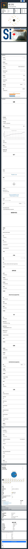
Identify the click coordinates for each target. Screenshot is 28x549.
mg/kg (15, 523)
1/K (5, 279)
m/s (4, 386)
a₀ (5, 436)
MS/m (5, 303)
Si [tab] (3, 479)
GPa (4, 370)
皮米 (4, 59)
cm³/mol (5, 63)
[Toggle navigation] (27, 1)
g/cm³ (5, 90)
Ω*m (5, 307)
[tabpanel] (14, 495)
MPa (4, 366)
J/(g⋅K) (5, 288)
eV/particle (6, 123)
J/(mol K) (5, 283)
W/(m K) (5, 274)
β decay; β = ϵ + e (5, 501)
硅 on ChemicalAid (14, 541)
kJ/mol (4, 118)
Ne (3, 190)
